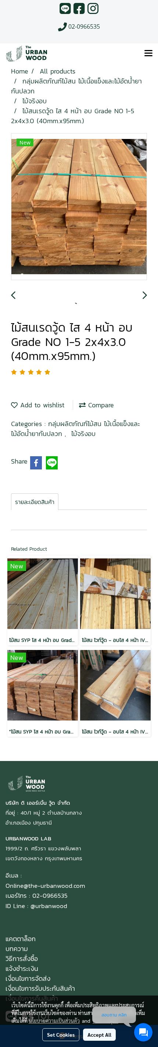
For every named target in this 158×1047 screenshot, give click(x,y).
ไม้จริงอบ (83, 434)
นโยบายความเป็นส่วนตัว (54, 1020)
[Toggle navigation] (148, 54)
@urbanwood (48, 906)
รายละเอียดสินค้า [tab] (34, 501)
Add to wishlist (41, 405)
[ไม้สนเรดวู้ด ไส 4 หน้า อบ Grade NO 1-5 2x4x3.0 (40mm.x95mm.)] (79, 206)
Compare (100, 405)
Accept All (99, 1034)
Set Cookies (61, 1034)
